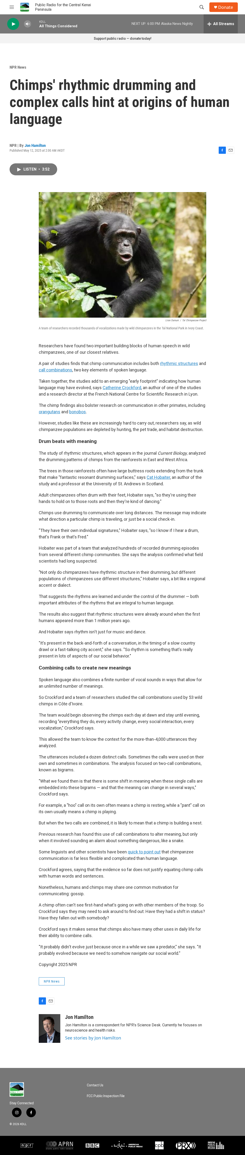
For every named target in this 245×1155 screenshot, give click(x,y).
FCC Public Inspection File (106, 1096)
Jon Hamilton (35, 145)
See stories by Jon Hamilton (93, 1038)
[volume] (27, 24)
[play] (13, 24)
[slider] (35, 23)
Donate (225, 7)
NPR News (18, 67)
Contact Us (95, 1085)
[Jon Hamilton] (49, 1028)
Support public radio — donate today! (122, 38)
